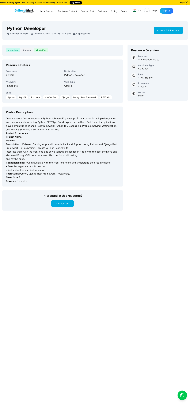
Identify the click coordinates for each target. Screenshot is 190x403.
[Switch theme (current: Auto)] (147, 10)
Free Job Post (87, 11)
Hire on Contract (46, 11)
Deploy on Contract (67, 11)
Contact (125, 11)
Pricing (114, 11)
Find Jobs (102, 11)
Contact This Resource (168, 30)
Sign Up (166, 10)
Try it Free (75, 2)
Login (154, 10)
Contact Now (62, 203)
